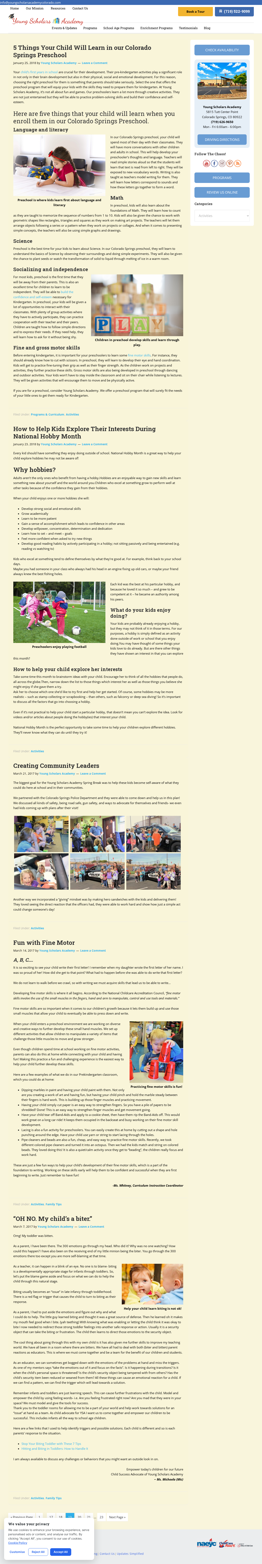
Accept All (61, 1552)
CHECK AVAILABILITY (222, 50)
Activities (72, 414)
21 (89, 1517)
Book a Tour (195, 11)
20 (79, 1517)
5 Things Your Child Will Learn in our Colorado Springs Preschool (82, 51)
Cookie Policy (17, 1543)
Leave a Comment (94, 63)
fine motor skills (139, 355)
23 (101, 1517)
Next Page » (117, 1517)
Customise (17, 1552)
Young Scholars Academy (46, 19)
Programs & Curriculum (47, 414)
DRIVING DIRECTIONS (222, 139)
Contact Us (107, 1554)
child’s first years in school (39, 72)
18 (60, 1517)
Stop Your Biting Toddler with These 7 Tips (51, 1444)
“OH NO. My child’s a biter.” (52, 1219)
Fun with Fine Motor (44, 942)
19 (70, 1517)
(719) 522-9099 (237, 11)
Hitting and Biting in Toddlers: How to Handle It (54, 1448)
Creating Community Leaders (56, 765)
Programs (222, 177)
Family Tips (54, 1204)
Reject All (38, 1552)
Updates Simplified (130, 1554)
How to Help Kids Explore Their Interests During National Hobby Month (84, 432)
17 (51, 1517)
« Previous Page (22, 1517)
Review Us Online (222, 192)
